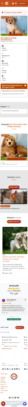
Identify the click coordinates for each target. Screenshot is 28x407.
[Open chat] (25, 404)
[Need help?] (3, 403)
